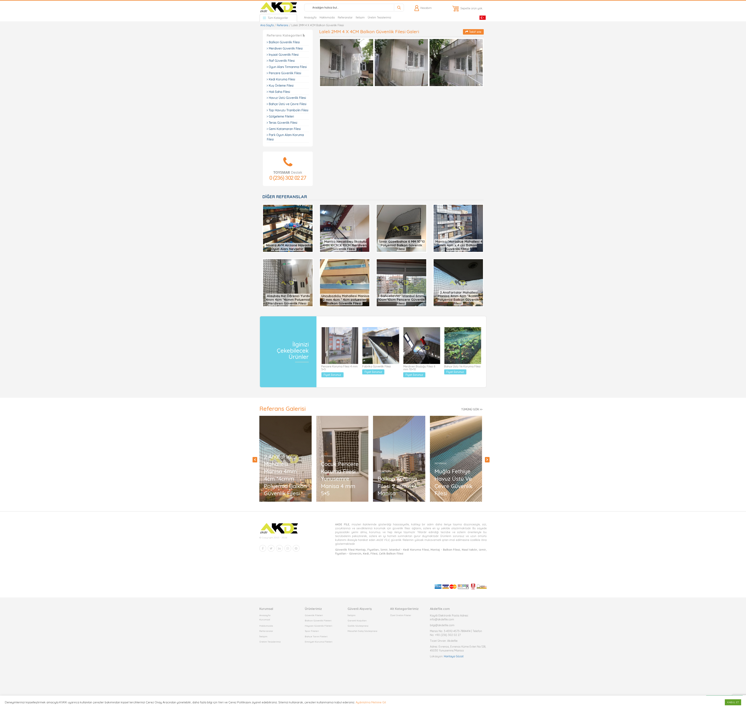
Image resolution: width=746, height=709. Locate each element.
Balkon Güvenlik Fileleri (318, 620)
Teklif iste (474, 32)
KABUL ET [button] (733, 702)
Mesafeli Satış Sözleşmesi (362, 631)
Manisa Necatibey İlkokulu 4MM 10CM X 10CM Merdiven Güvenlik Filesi (344, 245)
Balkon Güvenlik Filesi (284, 42)
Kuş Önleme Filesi (281, 85)
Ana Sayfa (267, 25)
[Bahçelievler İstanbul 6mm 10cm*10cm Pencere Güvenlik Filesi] (401, 282)
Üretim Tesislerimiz (379, 17)
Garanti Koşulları (357, 620)
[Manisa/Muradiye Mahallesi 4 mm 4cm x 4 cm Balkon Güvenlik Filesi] (458, 228)
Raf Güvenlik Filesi (281, 61)
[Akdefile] (278, 7)
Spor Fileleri (312, 631)
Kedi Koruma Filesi (281, 79)
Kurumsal (264, 619)
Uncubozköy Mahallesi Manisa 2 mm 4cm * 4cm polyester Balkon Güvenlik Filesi (345, 299)
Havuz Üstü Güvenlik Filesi (287, 98)
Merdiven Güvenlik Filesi (285, 48)
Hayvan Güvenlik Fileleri (318, 625)
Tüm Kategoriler (277, 18)
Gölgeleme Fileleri (281, 116)
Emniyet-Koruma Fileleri (318, 641)
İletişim (360, 17)
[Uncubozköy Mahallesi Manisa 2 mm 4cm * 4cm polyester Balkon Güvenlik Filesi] (344, 282)
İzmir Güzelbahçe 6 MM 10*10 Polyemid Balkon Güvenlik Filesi (402, 245)
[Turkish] (482, 17)
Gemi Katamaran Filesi (284, 129)
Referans (282, 25)
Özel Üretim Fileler (400, 615)
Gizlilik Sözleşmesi (358, 625)
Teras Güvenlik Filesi (282, 123)
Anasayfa (310, 17)
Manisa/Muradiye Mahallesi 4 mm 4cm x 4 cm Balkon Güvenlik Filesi (458, 245)
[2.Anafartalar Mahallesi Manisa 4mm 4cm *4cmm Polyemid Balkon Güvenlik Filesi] (458, 282)
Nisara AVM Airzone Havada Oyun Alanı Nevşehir (288, 247)
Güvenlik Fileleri (314, 615)
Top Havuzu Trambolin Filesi (288, 110)
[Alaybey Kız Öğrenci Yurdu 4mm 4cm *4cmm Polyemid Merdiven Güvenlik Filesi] (287, 282)
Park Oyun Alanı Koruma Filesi (285, 137)
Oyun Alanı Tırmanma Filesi (287, 67)
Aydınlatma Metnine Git (371, 702)
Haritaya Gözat (454, 656)
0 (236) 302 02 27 (287, 178)
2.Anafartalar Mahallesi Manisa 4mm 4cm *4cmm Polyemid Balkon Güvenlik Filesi (458, 297)
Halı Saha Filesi (279, 92)
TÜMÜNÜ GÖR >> (471, 409)
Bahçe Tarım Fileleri (316, 636)
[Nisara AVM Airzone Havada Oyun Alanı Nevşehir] (287, 228)
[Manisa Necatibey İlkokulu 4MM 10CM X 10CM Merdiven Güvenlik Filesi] (344, 228)
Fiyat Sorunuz (332, 375)
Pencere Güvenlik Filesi (284, 73)
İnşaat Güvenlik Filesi (283, 55)
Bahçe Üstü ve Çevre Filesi (287, 104)
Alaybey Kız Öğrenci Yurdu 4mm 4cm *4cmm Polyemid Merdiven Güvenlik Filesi (288, 299)
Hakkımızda (327, 17)
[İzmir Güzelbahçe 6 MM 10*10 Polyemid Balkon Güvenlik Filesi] (401, 228)
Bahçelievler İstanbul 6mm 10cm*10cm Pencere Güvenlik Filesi (401, 299)
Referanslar (345, 17)
